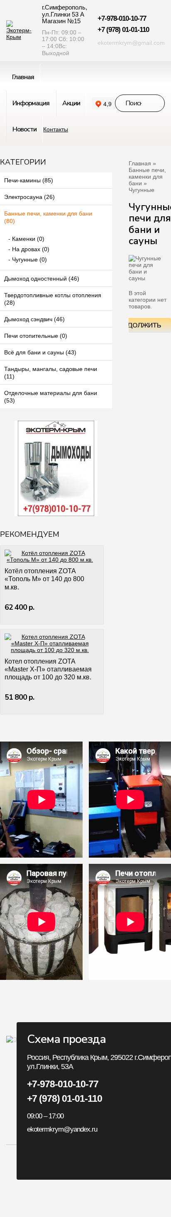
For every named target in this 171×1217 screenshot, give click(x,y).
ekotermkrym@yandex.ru (62, 1129)
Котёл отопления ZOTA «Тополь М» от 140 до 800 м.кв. (44, 578)
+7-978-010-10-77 (122, 18)
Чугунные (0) (29, 259)
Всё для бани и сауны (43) (40, 352)
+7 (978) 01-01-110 (123, 29)
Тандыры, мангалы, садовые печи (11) (50, 373)
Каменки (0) (28, 238)
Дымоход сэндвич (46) (34, 319)
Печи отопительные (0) (35, 335)
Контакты (55, 129)
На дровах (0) (30, 249)
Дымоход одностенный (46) (41, 278)
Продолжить (137, 325)
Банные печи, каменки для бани (147, 177)
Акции (71, 103)
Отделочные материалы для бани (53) (50, 397)
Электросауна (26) (29, 197)
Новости (24, 129)
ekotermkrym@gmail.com (131, 42)
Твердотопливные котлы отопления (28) (52, 299)
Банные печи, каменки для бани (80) (48, 217)
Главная (140, 163)
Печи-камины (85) (28, 180)
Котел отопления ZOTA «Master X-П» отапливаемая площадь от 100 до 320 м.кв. (48, 669)
